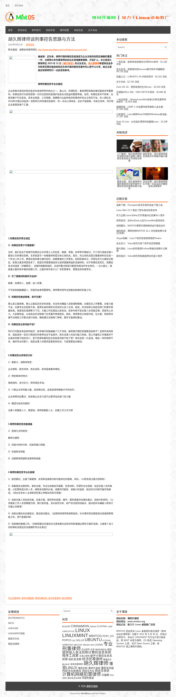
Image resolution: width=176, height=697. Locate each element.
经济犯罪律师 (54, 598)
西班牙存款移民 (71, 670)
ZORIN (99, 644)
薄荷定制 (82, 668)
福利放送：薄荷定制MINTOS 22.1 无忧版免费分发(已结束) (141, 232)
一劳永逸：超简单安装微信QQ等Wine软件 (137, 62)
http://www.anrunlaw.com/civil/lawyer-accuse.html (62, 49)
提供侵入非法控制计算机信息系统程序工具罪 (86, 654)
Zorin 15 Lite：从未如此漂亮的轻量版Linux (137, 121)
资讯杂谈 (22, 30)
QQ (73, 640)
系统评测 (50, 30)
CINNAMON (80, 626)
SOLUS (80, 640)
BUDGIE (66, 626)
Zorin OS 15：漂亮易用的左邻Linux (134, 87)
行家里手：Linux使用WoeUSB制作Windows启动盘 (141, 114)
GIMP (110, 626)
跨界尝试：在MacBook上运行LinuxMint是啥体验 (140, 220)
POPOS (67, 640)
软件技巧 (36, 30)
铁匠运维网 (13, 643)
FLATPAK (102, 626)
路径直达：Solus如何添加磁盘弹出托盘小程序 (139, 256)
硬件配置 (64, 30)
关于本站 (19, 5)
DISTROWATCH (16, 618)
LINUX (82, 630)
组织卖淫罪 (74, 659)
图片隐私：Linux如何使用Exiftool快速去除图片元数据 (141, 249)
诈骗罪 (105, 675)
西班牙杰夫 (13, 638)
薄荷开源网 (94, 668)
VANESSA (67, 645)
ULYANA (106, 640)
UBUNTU (93, 639)
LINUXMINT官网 (16, 633)
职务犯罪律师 (76, 664)
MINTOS (95, 636)
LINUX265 (13, 628)
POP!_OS (108, 636)
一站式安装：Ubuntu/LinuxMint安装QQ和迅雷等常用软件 (141, 100)
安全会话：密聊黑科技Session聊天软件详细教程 (140, 69)
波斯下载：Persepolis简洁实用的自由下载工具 (139, 205)
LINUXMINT (75, 635)
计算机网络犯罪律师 (81, 674)
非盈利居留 (88, 678)
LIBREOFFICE (68, 631)
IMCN (11, 623)
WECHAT (78, 645)
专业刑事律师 (14, 598)
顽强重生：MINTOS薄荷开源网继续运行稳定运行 (140, 225)
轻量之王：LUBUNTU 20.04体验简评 (134, 76)
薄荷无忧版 (107, 668)
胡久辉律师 (93, 63)
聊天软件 (66, 664)
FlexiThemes (100, 693)
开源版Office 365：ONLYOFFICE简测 (135, 92)
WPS (92, 645)
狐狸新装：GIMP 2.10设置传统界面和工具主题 (139, 107)
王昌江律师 (84, 656)
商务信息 (78, 30)
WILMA (86, 645)
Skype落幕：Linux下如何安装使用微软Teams (139, 238)
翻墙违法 (107, 659)
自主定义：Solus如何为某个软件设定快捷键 (138, 243)
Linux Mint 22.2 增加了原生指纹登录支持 (136, 210)
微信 (109, 649)
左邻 (92, 649)
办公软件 (85, 649)
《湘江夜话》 (68, 63)
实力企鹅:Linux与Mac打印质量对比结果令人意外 (140, 215)
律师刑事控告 (41, 598)
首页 (8, 5)
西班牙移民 (102, 671)
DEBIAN (93, 626)
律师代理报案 (27, 598)
